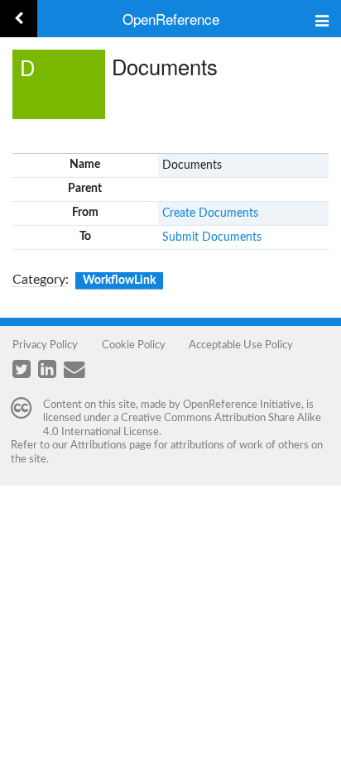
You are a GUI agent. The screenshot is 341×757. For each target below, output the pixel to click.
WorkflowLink (119, 280)
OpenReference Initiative (242, 405)
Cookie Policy (134, 345)
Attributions (98, 445)
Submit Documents (212, 237)
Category (38, 279)
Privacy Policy (45, 345)
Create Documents (210, 213)
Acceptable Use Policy (241, 345)
